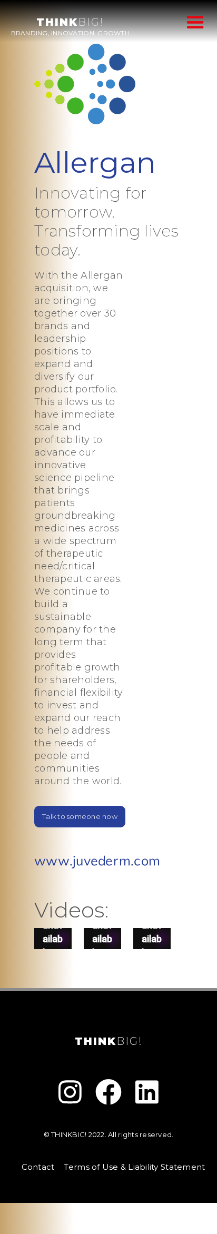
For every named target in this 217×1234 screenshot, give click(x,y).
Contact (38, 1167)
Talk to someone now (79, 816)
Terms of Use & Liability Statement (134, 1167)
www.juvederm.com (97, 861)
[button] (193, 21)
